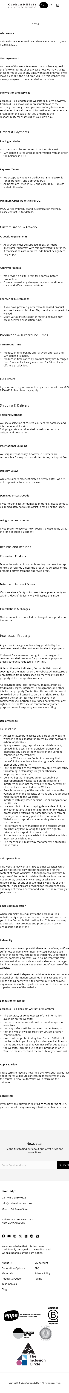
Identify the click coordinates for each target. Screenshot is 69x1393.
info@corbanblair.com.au (51, 1107)
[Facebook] (3, 1236)
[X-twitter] (20, 1236)
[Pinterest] (31, 1236)
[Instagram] (14, 1236)
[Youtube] (9, 1236)
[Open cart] (57, 5)
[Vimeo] (37, 1236)
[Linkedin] (26, 1236)
